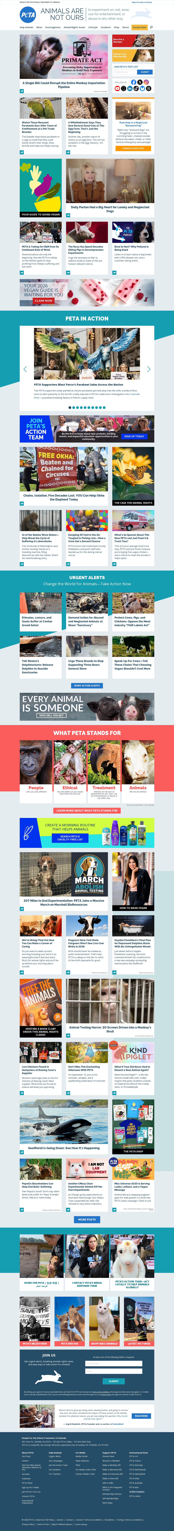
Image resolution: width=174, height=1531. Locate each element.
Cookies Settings (80, 1524)
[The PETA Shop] (133, 1126)
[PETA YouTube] (117, 88)
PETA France (135, 1460)
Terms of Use (43, 1524)
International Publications (27, 1501)
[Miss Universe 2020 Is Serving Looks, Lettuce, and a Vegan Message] (133, 1185)
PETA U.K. (133, 1456)
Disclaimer (109, 1519)
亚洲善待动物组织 (137, 1491)
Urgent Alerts (55, 1456)
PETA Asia (133, 1487)
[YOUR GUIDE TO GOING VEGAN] (41, 188)
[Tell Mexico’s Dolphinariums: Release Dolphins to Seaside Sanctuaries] (41, 657)
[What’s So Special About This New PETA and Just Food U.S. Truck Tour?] (133, 538)
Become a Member (111, 1460)
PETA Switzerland (137, 1474)
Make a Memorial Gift (112, 1469)
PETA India (134, 1478)
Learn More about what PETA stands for (87, 810)
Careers (25, 1460)
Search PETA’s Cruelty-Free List (70, 838)
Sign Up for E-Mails (30, 1487)
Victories (26, 1474)
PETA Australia (135, 1483)
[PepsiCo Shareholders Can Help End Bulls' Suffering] (41, 1185)
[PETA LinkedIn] (130, 88)
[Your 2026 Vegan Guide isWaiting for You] (87, 292)
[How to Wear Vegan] (133, 881)
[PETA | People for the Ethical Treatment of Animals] (28, 15)
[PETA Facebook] (133, 82)
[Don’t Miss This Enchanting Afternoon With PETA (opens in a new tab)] (87, 1068)
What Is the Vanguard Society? (112, 1488)
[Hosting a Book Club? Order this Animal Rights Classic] (41, 1008)
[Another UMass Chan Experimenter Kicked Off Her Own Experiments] (87, 1185)
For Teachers (55, 1474)
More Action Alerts (87, 685)
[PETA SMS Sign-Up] (123, 88)
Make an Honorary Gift (112, 1474)
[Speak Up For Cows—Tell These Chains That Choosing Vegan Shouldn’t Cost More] (133, 657)
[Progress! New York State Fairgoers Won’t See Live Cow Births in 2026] (87, 945)
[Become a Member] (133, 41)
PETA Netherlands (137, 1469)
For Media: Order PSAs (86, 1469)
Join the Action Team (58, 1465)
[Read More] (87, 1416)
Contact (69, 1519)
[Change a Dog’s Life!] (133, 126)
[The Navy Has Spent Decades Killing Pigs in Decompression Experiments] (87, 248)
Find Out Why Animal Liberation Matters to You (31, 1467)
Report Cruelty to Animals (142, 2)
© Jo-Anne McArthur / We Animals (140, 805)
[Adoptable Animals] (104, 1321)
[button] (70, 407)
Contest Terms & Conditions (89, 1519)
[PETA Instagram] (146, 82)
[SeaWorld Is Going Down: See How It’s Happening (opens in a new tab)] (64, 1126)
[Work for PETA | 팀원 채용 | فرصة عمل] (42, 1262)
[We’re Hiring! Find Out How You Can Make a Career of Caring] (41, 945)
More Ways (107, 1502)
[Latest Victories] (139, 1321)
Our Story (26, 1456)
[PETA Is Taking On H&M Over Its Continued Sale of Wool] (41, 248)
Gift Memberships (110, 1498)
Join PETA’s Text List (31, 1491)
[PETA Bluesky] (142, 88)
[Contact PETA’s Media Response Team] (87, 1262)
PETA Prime (27, 1483)
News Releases (82, 1460)
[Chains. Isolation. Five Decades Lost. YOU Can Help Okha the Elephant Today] (64, 476)
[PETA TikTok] (136, 88)
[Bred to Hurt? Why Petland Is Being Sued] (133, 248)
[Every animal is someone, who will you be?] (87, 707)
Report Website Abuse (62, 1524)
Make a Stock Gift (110, 1478)
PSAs (78, 1465)
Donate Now (108, 1456)
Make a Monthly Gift (111, 1465)
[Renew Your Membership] (133, 55)
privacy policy (105, 1394)
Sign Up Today (134, 436)
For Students (54, 1469)
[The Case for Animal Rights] (133, 476)
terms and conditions (101, 1392)
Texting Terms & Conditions (129, 1519)
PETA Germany (136, 1465)
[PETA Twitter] (140, 82)
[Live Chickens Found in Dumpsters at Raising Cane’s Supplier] (41, 1068)
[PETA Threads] (148, 88)
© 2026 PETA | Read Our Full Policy (38, 1519)
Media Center (82, 1456)
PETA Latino (134, 1496)
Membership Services (112, 1494)
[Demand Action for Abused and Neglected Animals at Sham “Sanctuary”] (87, 611)
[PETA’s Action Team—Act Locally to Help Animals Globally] (132, 1262)
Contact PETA (28, 1496)
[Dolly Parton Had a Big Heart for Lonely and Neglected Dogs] (110, 188)
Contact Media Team (85, 1474)
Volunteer (26, 1478)
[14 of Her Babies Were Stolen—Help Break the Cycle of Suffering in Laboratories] (41, 538)
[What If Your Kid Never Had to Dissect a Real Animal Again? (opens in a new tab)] (133, 1068)
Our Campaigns (56, 1460)
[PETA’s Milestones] (35, 1321)
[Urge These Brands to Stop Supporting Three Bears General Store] (87, 657)
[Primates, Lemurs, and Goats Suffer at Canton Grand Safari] (41, 611)
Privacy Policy (28, 1524)
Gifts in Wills (107, 1483)
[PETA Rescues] (70, 1321)
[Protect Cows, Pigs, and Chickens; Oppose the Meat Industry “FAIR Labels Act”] (133, 611)
